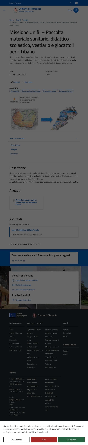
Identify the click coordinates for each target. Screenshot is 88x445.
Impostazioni (16, 439)
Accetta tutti (71, 439)
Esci (44, 439)
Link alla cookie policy (40, 432)
